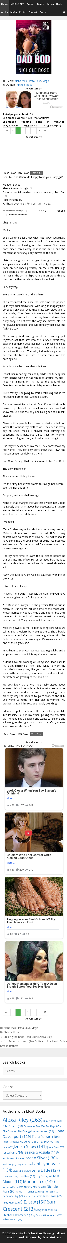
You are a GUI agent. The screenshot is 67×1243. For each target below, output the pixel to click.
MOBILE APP (17, 4)
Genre (40, 4)
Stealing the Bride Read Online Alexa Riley (28, 1036)
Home (4, 4)
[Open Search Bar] (64, 12)
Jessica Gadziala (41, 1152)
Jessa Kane (13, 1152)
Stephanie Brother (16, 1215)
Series (50, 4)
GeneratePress (51, 1237)
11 (34, 130)
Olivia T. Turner (28, 1191)
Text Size (36, 173)
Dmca (43, 12)
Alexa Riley (23, 1119)
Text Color (10, 173)
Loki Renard (10, 1176)
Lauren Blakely (22, 1171)
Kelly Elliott (24, 1164)
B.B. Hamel (52, 1120)
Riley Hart (11, 1202)
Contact (32, 12)
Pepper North (33, 1196)
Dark (59, 4)
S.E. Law (33, 1202)
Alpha (4, 12)
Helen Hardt (11, 1141)
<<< (6, 130)
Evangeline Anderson (38, 1131)
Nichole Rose (24, 84)
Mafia (13, 12)
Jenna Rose (55, 1147)
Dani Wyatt (53, 1126)
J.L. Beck (47, 1141)
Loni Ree (27, 1176)
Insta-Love (35, 81)
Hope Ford (29, 1141)
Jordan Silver (40, 1157)
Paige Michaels (49, 1191)
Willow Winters (12, 1219)
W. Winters (54, 1215)
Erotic (22, 12)
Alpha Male (21, 81)
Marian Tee (39, 1181)
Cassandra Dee (34, 1126)
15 (45, 130)
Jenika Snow (30, 1146)
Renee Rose (52, 1196)
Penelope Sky (13, 1196)
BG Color (23, 173)
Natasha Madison (35, 1187)
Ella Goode (12, 1131)
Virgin (46, 81)
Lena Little (45, 1170)
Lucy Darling (44, 1176)
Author (30, 4)
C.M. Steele (13, 1126)
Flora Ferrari (45, 1136)
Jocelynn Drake (13, 1158)
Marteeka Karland (13, 1187)
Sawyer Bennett (46, 1209)
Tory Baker (38, 1215)
